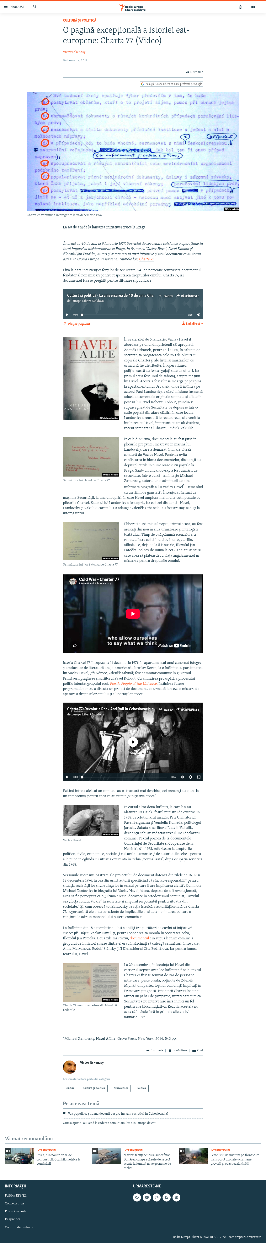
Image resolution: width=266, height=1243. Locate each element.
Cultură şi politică (79, 21)
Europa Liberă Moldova (87, 301)
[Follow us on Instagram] (157, 1197)
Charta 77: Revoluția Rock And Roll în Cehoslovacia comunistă (118, 709)
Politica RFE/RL (16, 1195)
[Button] (194, 72)
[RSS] (166, 1197)
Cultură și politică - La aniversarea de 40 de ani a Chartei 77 (115, 296)
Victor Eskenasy (74, 52)
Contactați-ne (14, 1203)
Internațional (47, 1150)
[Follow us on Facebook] (137, 1197)
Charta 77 (146, 259)
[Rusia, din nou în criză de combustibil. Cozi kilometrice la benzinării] (19, 1156)
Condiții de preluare (19, 1227)
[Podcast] (240, 7)
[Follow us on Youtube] (147, 1197)
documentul (139, 938)
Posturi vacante (16, 1211)
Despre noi (12, 1219)
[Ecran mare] (199, 777)
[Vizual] (253, 7)
